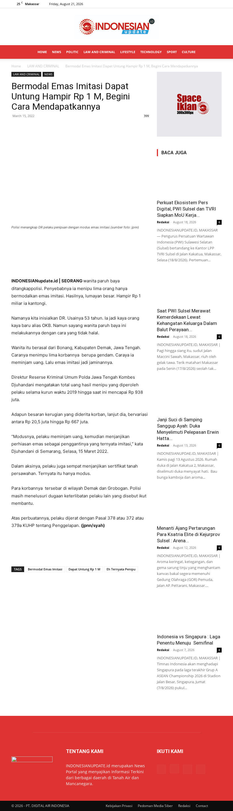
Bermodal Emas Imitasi (45, 569)
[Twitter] (208, 4)
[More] (70, 128)
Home (16, 66)
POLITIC (72, 52)
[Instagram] (198, 4)
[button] (215, 52)
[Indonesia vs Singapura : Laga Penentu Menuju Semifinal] (189, 614)
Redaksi (163, 222)
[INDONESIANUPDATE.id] (116, 26)
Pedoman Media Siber (155, 805)
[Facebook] (189, 4)
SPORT (172, 52)
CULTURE (188, 52)
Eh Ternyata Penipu (121, 569)
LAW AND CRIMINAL (99, 52)
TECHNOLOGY (151, 52)
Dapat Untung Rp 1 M (84, 569)
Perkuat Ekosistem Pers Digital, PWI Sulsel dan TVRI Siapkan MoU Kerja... (186, 209)
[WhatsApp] (43, 128)
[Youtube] (217, 4)
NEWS (56, 52)
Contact (202, 805)
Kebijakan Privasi (119, 805)
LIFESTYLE (127, 52)
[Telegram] (56, 128)
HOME (42, 52)
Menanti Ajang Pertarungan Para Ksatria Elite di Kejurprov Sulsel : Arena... (188, 534)
